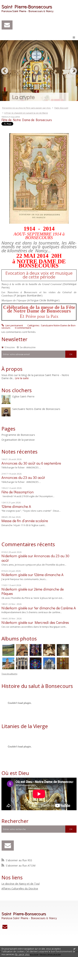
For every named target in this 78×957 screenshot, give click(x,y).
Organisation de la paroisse (18, 439)
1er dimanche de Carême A (55, 608)
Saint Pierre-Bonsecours (26, 6)
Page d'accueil (61, 107)
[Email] (7, 25)
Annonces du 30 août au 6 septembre (31, 463)
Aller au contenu (10, 2)
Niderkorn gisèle (14, 555)
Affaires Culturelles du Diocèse (19, 888)
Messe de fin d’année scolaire (24, 520)
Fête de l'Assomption (17, 492)
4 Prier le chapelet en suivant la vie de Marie (26, 112)
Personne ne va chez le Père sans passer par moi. (26, 107)
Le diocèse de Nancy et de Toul (20, 883)
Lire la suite (22, 378)
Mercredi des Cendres (52, 622)
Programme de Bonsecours (18, 435)
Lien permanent (14, 325)
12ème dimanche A (16, 506)
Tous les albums (9, 673)
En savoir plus (22, 954)
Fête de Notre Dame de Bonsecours (26, 120)
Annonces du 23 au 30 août (23, 477)
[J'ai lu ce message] (74, 948)
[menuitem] (27, 108)
